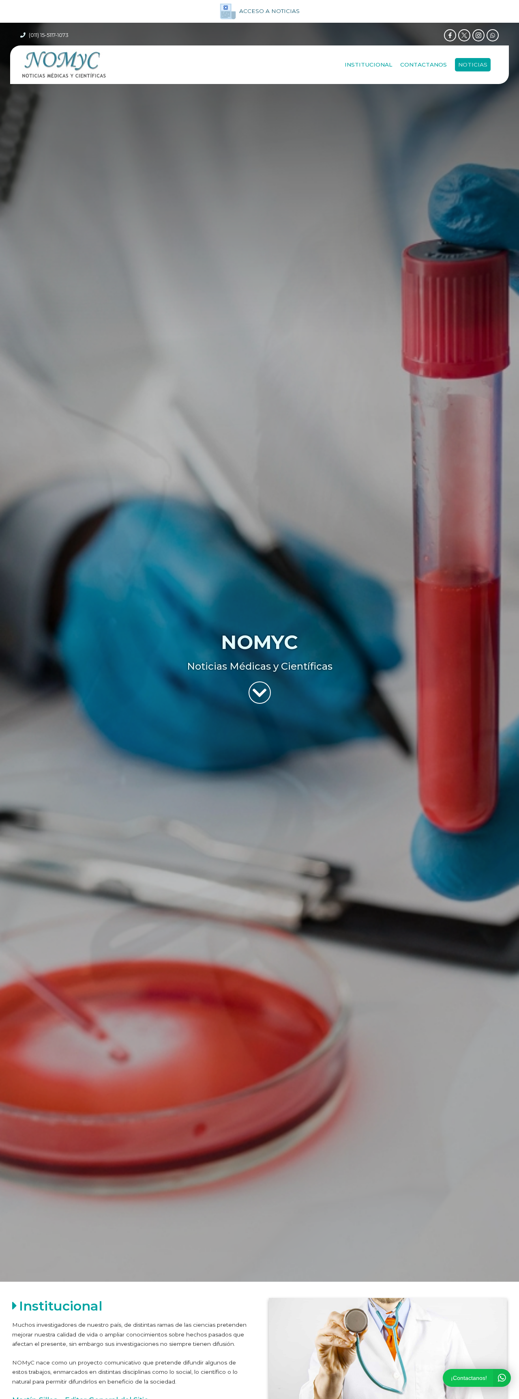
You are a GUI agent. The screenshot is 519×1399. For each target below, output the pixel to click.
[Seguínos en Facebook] (450, 35)
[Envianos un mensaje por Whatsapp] (493, 35)
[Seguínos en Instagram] (478, 35)
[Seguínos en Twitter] (464, 35)
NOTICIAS (472, 64)
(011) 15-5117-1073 (49, 35)
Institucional (368, 64)
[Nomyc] (63, 65)
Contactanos (423, 64)
